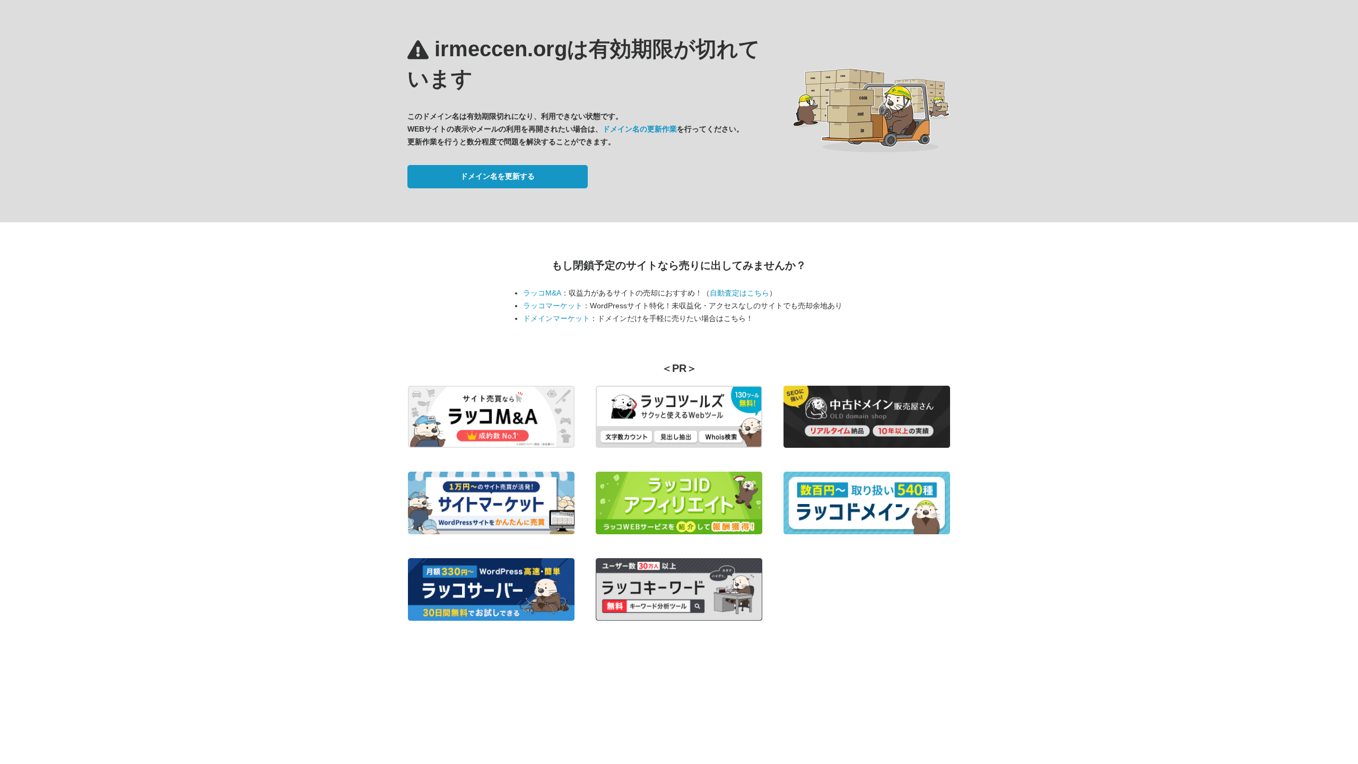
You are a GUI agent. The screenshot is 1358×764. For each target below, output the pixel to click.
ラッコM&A (542, 293)
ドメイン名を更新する (497, 176)
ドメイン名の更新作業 (640, 129)
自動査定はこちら (739, 293)
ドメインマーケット (556, 318)
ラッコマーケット (552, 305)
